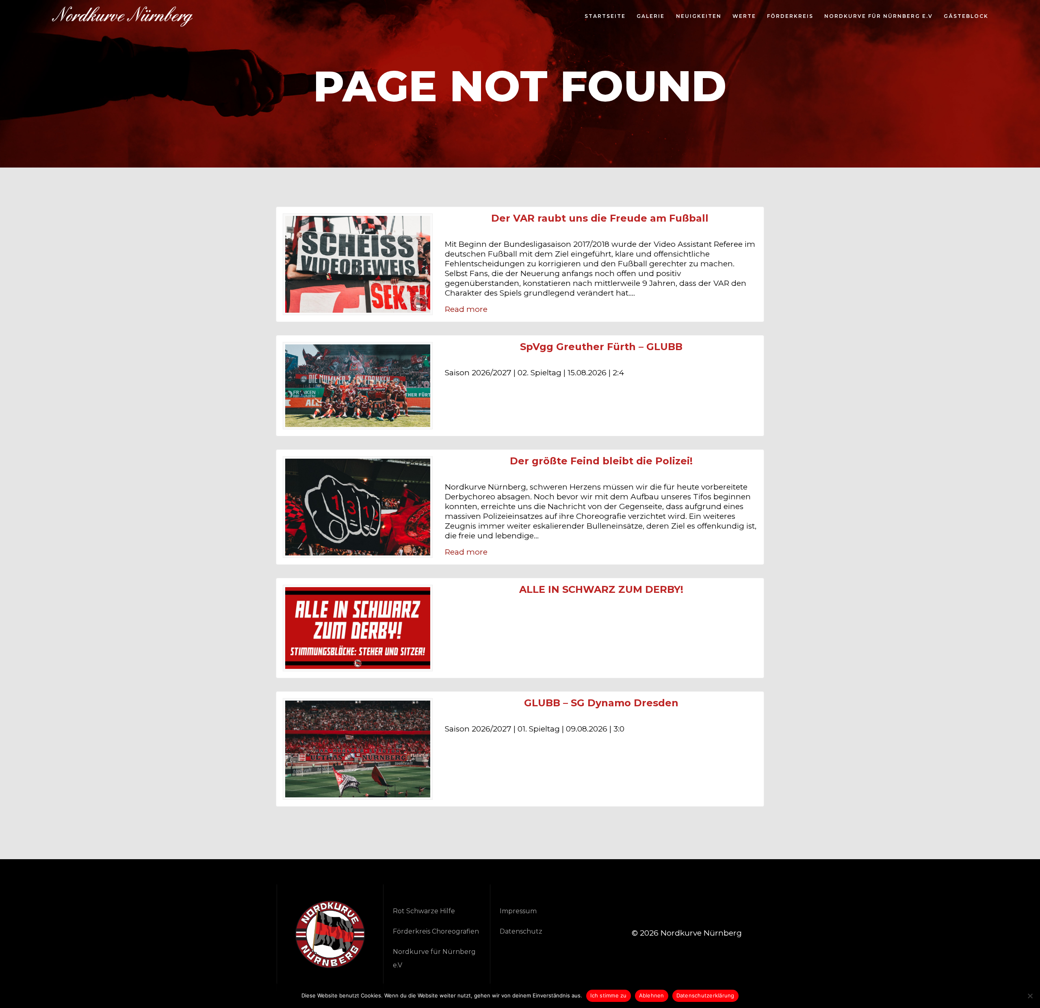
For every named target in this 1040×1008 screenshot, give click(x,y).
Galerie (651, 17)
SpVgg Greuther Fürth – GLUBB (601, 347)
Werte (744, 17)
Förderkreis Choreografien (436, 931)
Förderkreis (790, 17)
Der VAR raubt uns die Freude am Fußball (601, 218)
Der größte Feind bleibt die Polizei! (601, 461)
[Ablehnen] (1030, 996)
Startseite (605, 17)
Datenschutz (521, 931)
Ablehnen (651, 995)
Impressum (518, 911)
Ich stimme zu (608, 995)
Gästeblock (966, 17)
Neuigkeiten (699, 17)
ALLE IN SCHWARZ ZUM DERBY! (601, 589)
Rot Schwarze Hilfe (424, 911)
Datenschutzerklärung (705, 995)
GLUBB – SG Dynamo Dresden (601, 703)
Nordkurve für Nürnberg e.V (878, 17)
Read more (466, 309)
